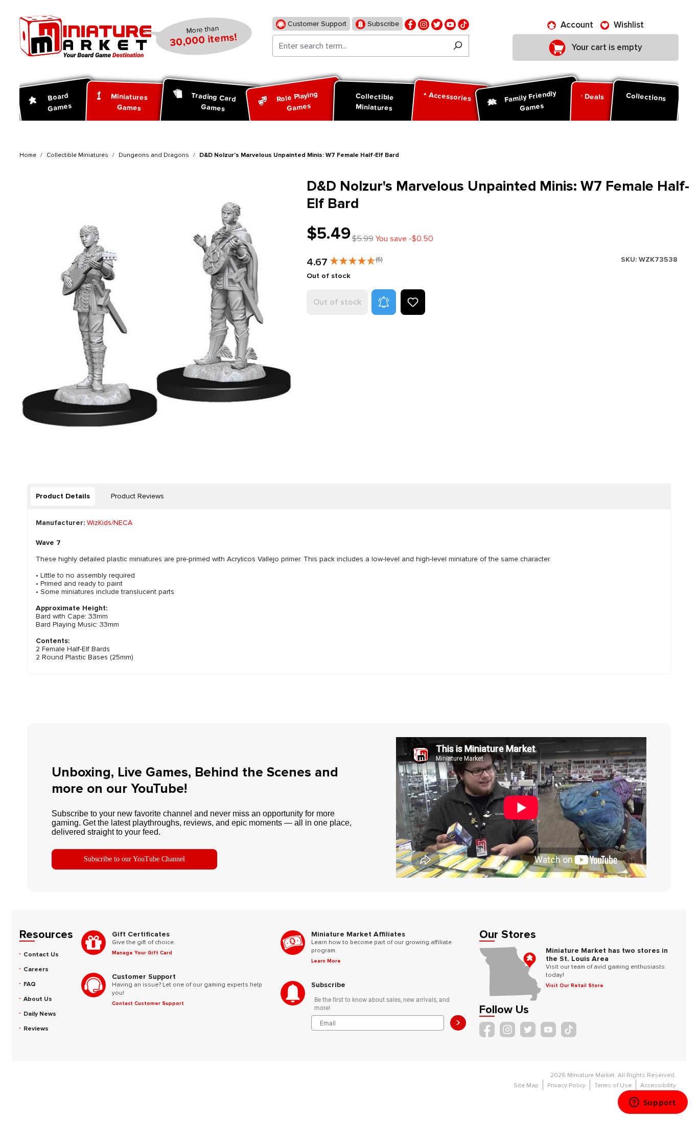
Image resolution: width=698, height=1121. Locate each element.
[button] (356, 258)
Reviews (36, 1029)
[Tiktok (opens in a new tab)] (463, 23)
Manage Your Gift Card (142, 953)
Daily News (40, 1014)
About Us (38, 999)
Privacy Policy (566, 1085)
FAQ (30, 984)
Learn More (326, 961)
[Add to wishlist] (413, 302)
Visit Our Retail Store (574, 985)
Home (27, 155)
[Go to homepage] (85, 36)
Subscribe (382, 23)
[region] (156, 315)
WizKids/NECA (109, 522)
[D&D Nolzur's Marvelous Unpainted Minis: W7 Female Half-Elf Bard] (156, 315)
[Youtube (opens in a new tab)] (450, 23)
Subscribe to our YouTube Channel (134, 859)
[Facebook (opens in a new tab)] (410, 23)
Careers (36, 969)
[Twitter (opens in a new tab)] (437, 23)
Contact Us (41, 954)
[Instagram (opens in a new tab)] (423, 23)
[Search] (457, 46)
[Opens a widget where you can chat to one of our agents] (652, 1103)
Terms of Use (613, 1085)
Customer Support (316, 23)
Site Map (526, 1085)
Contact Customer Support (148, 1003)
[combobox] (359, 46)
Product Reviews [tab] (137, 496)
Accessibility (658, 1085)
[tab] (63, 496)
